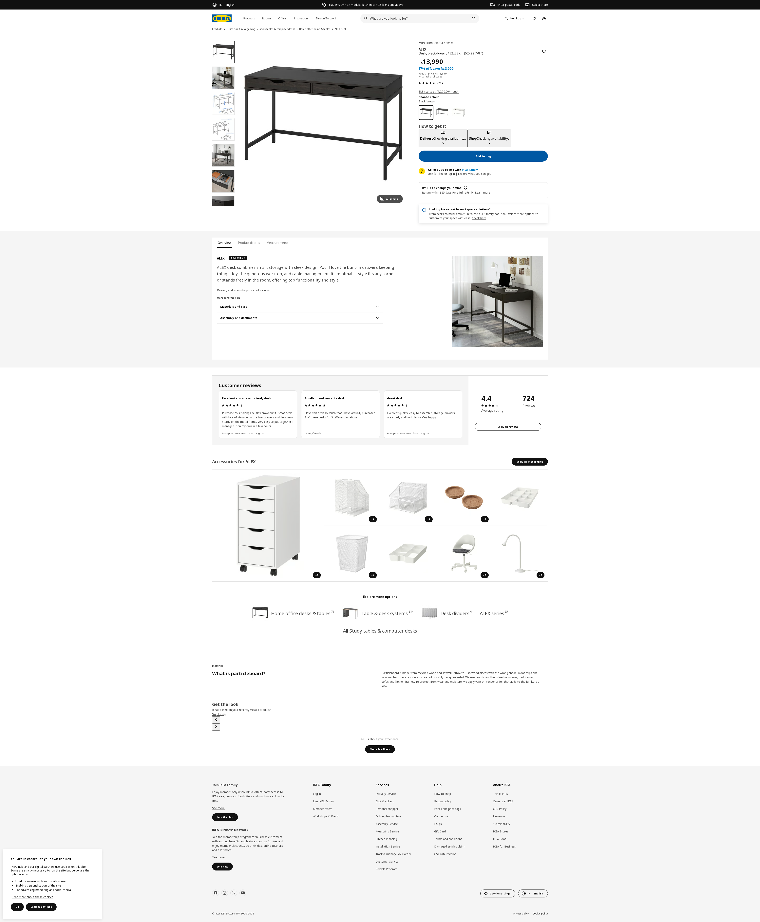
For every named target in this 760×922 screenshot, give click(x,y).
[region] (323, 123)
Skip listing (219, 714)
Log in (317, 794)
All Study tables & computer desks (380, 630)
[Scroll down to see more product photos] (223, 206)
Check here (479, 218)
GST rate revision (445, 854)
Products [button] (249, 18)
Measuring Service (387, 831)
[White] (458, 112)
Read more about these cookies (32, 897)
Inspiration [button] (301, 18)
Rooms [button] (266, 18)
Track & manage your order (393, 854)
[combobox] (415, 18)
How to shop (442, 794)
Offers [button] (282, 18)
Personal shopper (387, 809)
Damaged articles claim (449, 846)
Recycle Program (386, 869)
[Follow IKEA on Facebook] (215, 893)
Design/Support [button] (326, 18)
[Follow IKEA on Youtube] (242, 893)
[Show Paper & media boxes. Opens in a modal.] (520, 498)
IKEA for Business (504, 846)
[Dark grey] (442, 112)
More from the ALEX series (436, 43)
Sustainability (501, 824)
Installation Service (388, 846)
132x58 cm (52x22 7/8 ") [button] (465, 53)
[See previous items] (216, 719)
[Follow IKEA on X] (233, 893)
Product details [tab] (249, 243)
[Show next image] (398, 123)
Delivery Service (386, 794)
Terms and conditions (448, 839)
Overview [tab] (225, 243)
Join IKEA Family (323, 801)
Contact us (441, 816)
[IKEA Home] (222, 18)
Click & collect (385, 801)
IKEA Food (499, 839)
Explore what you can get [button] (474, 174)
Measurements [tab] (277, 243)
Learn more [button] (482, 192)
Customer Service (387, 861)
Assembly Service (387, 824)
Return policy (442, 801)
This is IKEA (500, 794)
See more (218, 808)
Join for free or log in (441, 174)
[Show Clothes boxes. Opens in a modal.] (408, 554)
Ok (17, 907)
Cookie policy (540, 913)
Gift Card (440, 831)
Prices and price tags (447, 809)
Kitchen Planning (386, 839)
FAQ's (438, 824)
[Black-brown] (426, 112)
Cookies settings (41, 907)
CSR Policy (499, 809)
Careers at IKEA (503, 801)
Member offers (322, 809)
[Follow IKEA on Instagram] (224, 893)
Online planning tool (388, 816)
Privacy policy (521, 913)
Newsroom (500, 816)
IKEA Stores (500, 831)
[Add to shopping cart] (544, 51)
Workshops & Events (326, 816)
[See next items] (216, 727)
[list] (340, 414)
